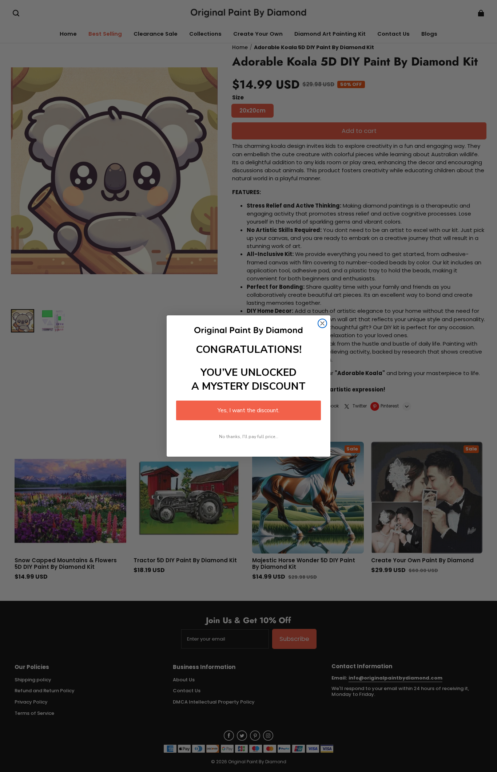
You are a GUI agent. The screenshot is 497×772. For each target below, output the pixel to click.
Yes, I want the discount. (248, 410)
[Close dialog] (322, 323)
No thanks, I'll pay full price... (248, 437)
